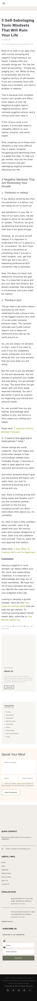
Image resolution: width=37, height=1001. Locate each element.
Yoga (8, 736)
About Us (5, 880)
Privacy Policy (6, 877)
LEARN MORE (9, 687)
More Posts (7, 922)
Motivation (9, 724)
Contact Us (5, 884)
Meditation (9, 718)
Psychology (10, 730)
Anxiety (8, 712)
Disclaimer (5, 870)
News (27, 626)
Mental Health (10, 721)
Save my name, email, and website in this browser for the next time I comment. (18, 785)
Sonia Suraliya (7, 626)
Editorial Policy (6, 873)
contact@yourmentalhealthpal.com (20, 849)
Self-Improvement (12, 733)
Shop (3, 866)
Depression (10, 715)
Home (3, 44)
